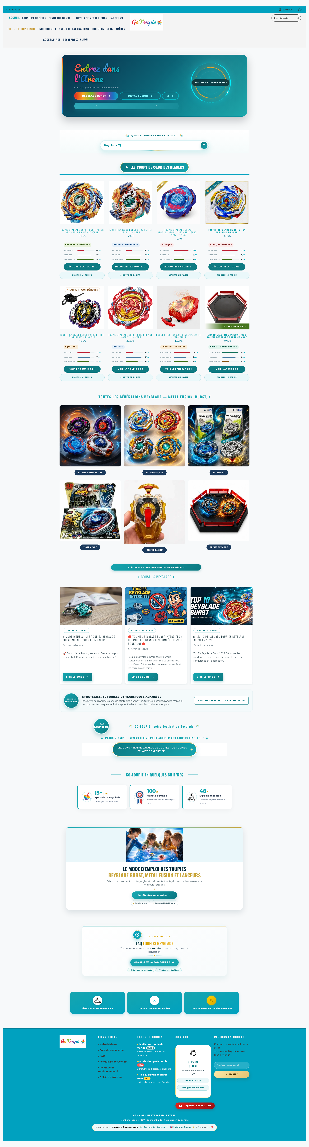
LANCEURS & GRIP (154, 517)
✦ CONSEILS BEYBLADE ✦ (156, 576)
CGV (142, 1120)
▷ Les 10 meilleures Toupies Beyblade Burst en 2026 (219, 638)
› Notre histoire (107, 1044)
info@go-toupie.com (193, 1087)
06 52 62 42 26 (13, 9)
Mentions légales (130, 1120)
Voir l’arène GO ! (227, 369)
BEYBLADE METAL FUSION (90, 440)
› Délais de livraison (110, 1077)
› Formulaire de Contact (112, 1061)
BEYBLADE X (218, 440)
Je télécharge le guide (152, 895)
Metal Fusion (138, 95)
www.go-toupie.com (125, 1127)
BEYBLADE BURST (154, 440)
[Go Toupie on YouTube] (195, 1106)
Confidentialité (154, 1120)
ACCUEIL (14, 18)
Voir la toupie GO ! (82, 369)
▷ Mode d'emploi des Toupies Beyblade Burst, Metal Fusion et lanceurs (89, 638)
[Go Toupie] (154, 22)
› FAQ (101, 1055)
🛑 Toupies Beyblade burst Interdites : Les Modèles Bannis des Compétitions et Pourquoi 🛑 (155, 640)
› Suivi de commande (111, 1050)
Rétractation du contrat (176, 1120)
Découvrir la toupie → (82, 267)
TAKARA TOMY (90, 515)
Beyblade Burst (94, 95)
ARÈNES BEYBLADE (218, 515)
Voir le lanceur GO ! (178, 369)
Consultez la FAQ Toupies (152, 962)
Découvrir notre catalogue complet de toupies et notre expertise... (152, 749)
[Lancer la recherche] (204, 145)
